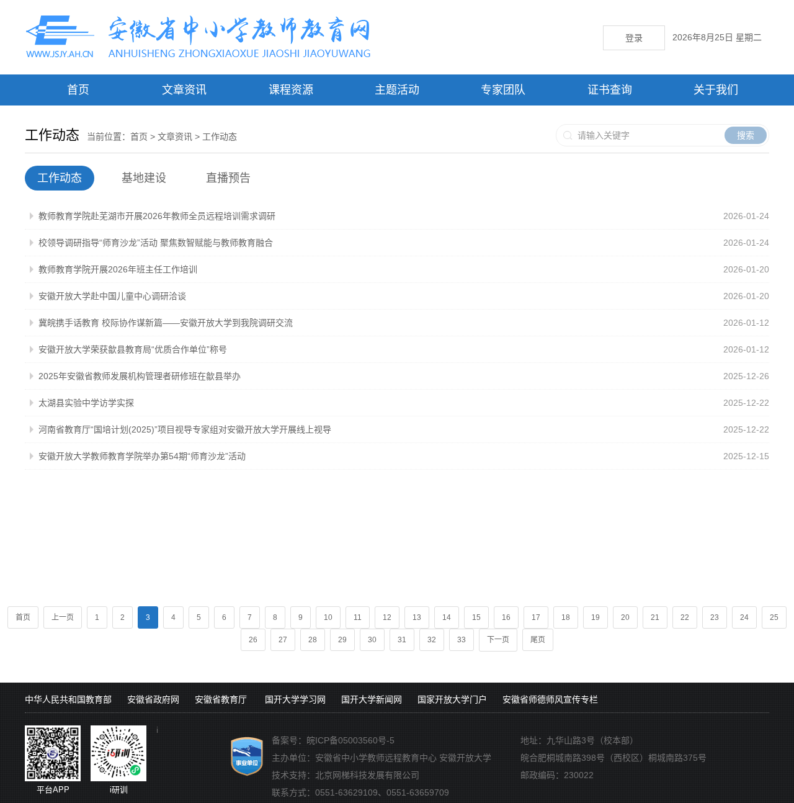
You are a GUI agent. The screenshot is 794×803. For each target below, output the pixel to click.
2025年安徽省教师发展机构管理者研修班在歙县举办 (139, 376)
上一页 (62, 617)
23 (714, 617)
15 (476, 617)
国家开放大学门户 (452, 699)
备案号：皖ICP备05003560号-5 (333, 740)
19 (595, 617)
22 (684, 617)
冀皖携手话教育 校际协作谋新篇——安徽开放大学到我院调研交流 (165, 323)
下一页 (498, 639)
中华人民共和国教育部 (68, 699)
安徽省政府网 (153, 699)
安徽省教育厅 (221, 699)
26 (253, 639)
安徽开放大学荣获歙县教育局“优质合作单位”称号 (132, 349)
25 (774, 617)
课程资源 (291, 90)
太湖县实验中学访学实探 (86, 403)
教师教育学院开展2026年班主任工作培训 (117, 269)
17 (536, 617)
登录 (634, 38)
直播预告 (228, 178)
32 (431, 639)
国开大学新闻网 (371, 699)
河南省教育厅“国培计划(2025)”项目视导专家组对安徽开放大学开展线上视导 (184, 429)
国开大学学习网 (295, 699)
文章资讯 (184, 90)
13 (417, 617)
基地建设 (144, 178)
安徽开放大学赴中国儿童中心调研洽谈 (112, 296)
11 (358, 617)
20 (625, 617)
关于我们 (716, 90)
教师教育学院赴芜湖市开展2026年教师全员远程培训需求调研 (156, 216)
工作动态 (219, 136)
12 (387, 617)
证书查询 (609, 90)
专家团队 (503, 90)
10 (328, 617)
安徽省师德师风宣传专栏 (550, 699)
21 (655, 617)
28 (312, 639)
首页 (78, 90)
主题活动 (397, 90)
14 (446, 617)
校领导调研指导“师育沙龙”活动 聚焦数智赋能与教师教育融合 (155, 243)
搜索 (745, 135)
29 (342, 639)
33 (461, 639)
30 (372, 639)
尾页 (537, 639)
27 (283, 639)
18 (565, 617)
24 (744, 617)
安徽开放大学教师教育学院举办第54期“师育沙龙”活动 (142, 456)
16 (506, 617)
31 (402, 639)
